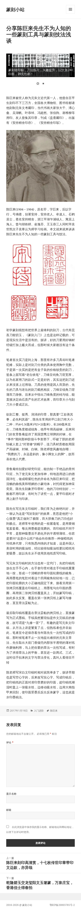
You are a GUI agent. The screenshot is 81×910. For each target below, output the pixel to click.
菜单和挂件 (70, 13)
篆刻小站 (15, 9)
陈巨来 (54, 710)
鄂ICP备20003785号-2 (62, 905)
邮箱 (8, 810)
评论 (10, 742)
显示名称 (11, 793)
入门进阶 (39, 710)
